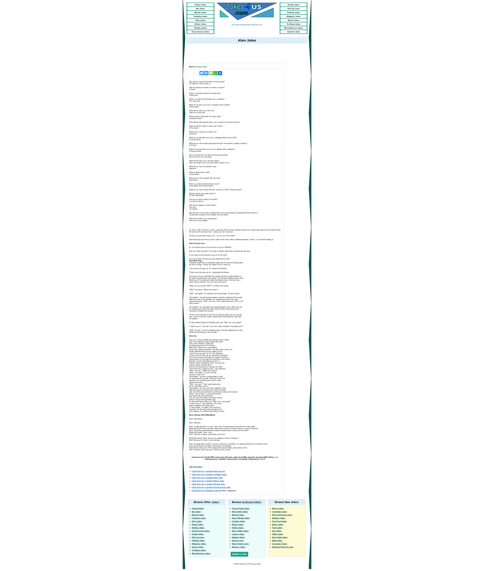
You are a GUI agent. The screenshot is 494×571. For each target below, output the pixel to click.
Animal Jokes (200, 5)
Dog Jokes (277, 531)
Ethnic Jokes (200, 24)
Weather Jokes (278, 518)
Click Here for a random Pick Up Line (208, 471)
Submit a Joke (239, 554)
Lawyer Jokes (238, 534)
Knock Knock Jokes (200, 32)
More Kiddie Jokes (240, 531)
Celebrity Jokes (200, 16)
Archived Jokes (251, 502)
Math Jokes (277, 541)
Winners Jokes (238, 547)
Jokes (215, 502)
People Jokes (293, 5)
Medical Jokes (238, 537)
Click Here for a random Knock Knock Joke (211, 487)
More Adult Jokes (240, 512)
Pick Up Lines (294, 9)
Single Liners (238, 541)
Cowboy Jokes (238, 521)
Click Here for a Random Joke (205, 491)
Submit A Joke (293, 32)
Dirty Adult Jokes (280, 537)
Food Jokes (277, 528)
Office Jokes (277, 534)
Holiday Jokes (200, 28)
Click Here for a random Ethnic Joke (208, 481)
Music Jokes (277, 524)
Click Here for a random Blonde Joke (208, 484)
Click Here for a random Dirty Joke (207, 478)
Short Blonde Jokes (241, 518)
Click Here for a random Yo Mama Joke (209, 474)
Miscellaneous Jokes (293, 28)
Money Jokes (278, 508)
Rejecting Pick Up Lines (282, 547)
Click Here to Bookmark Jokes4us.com (247, 25)
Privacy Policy (255, 564)
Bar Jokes (200, 9)
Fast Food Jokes (279, 521)
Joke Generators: (196, 467)
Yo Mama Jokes (293, 24)
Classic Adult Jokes (241, 508)
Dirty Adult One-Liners (282, 515)
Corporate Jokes (279, 544)
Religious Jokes (293, 16)
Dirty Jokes (200, 20)
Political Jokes (293, 12)
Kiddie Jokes (238, 528)
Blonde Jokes (200, 12)
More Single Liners (240, 544)
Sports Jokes (293, 20)
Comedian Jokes (279, 512)
